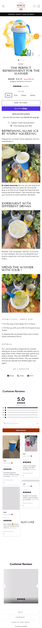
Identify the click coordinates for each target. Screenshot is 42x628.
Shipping (13, 81)
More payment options (21, 114)
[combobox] (37, 423)
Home (20, 64)
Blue (8, 95)
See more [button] (14, 476)
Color (21, 91)
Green (23, 95)
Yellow (32, 95)
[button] (21, 86)
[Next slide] (38, 607)
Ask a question (21, 369)
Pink (16, 95)
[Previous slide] (4, 607)
